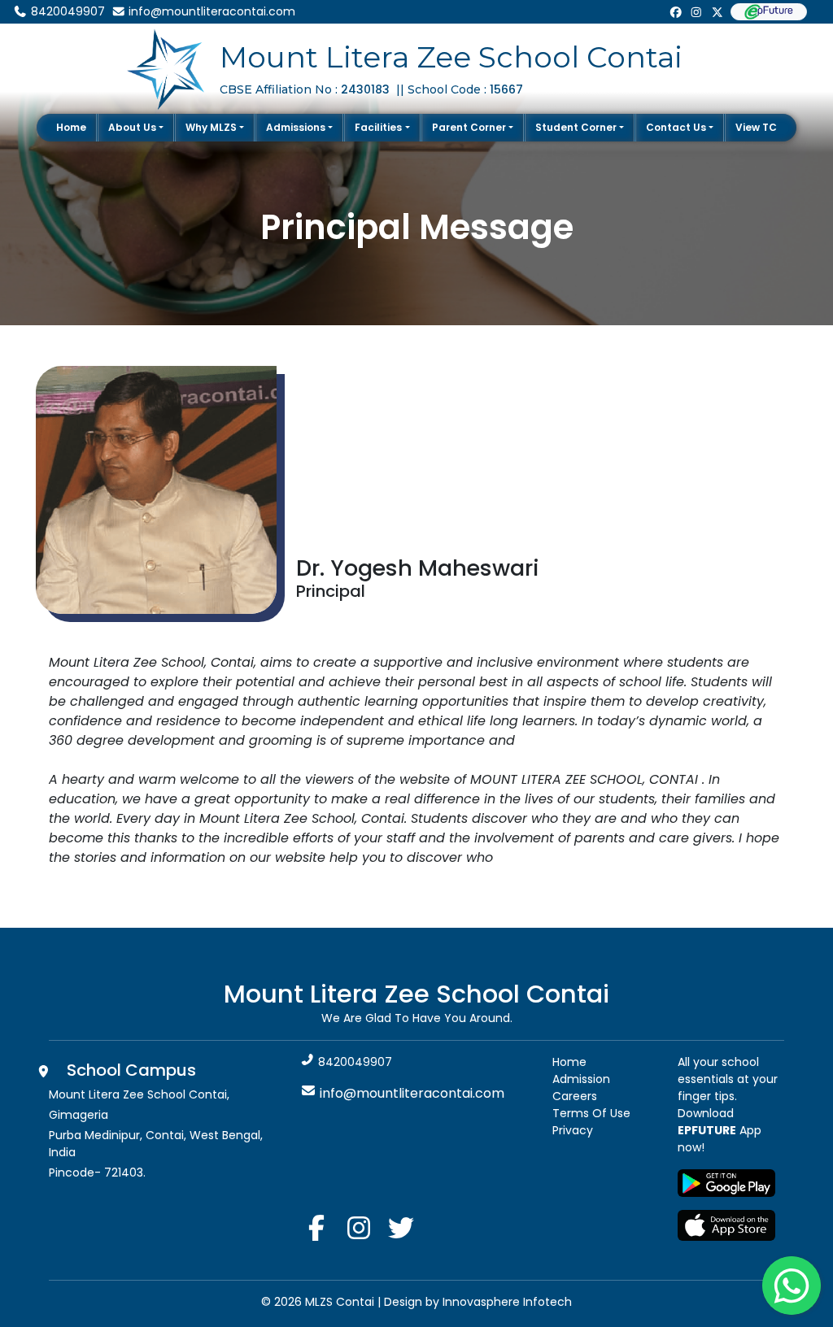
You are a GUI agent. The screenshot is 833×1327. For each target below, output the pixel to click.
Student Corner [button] (576, 127)
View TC (756, 127)
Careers (574, 1096)
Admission (581, 1079)
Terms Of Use (591, 1113)
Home (71, 127)
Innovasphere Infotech (505, 1302)
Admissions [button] (295, 127)
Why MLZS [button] (211, 127)
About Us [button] (132, 127)
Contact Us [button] (676, 127)
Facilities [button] (378, 127)
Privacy (572, 1130)
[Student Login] (769, 11)
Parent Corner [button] (469, 127)
